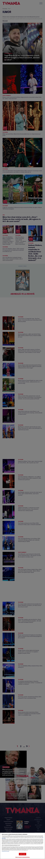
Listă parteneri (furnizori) (5, 851)
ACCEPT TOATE (22, 854)
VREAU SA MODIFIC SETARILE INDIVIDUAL (22, 857)
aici (8, 842)
